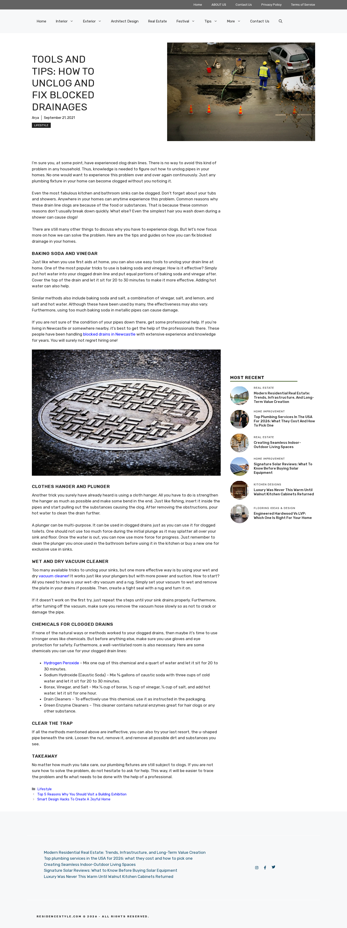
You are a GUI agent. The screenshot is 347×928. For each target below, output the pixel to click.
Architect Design (125, 21)
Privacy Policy (271, 4)
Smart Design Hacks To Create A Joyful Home (73, 799)
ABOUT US (219, 4)
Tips (208, 21)
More (231, 21)
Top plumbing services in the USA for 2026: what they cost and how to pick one (284, 421)
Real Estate (157, 21)
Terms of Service (303, 4)
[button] (280, 21)
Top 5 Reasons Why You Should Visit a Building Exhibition (82, 794)
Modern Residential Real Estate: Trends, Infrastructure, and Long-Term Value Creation (284, 397)
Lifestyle (41, 125)
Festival (182, 21)
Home (198, 4)
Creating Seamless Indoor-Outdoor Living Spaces (277, 444)
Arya (35, 118)
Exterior (89, 21)
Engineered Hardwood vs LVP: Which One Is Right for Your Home (283, 515)
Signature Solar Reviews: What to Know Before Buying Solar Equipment (283, 468)
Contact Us (244, 4)
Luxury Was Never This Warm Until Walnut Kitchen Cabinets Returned (284, 492)
